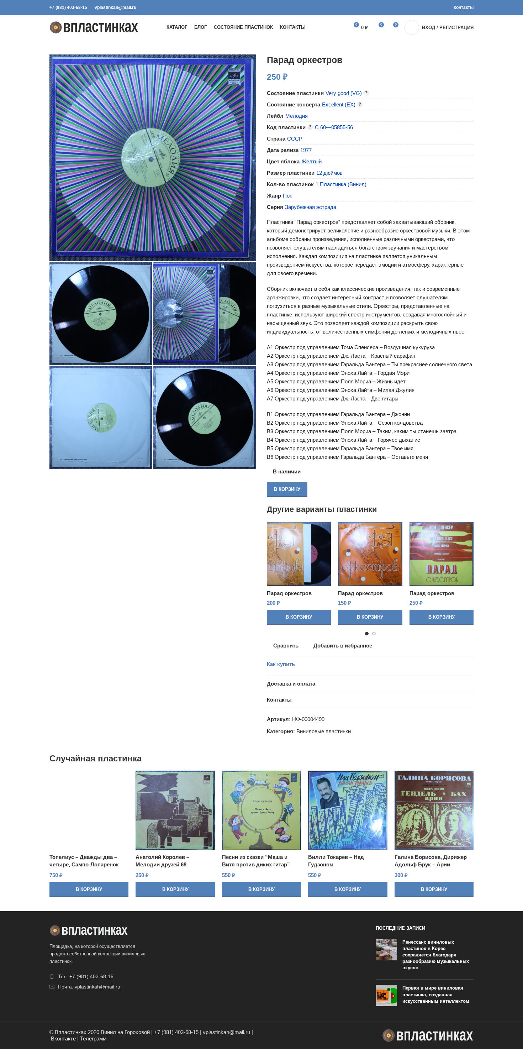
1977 (306, 150)
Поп (287, 196)
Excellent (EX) (338, 104)
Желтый (311, 161)
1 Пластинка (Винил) (341, 184)
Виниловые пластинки (323, 731)
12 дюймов (329, 173)
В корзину (287, 489)
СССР (294, 139)
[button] (299, 617)
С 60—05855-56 (334, 127)
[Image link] (88, 930)
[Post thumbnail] (386, 956)
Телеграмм (93, 1038)
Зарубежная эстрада (310, 207)
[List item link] (98, 976)
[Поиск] (335, 27)
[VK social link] (434, 7)
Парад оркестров (289, 593)
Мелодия (296, 116)
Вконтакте (63, 1038)
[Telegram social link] (442, 7)
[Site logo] (93, 27)
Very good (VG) (344, 93)
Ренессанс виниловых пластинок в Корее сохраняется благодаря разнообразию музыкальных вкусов (435, 955)
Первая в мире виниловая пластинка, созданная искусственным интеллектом (435, 994)
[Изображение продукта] (299, 554)
